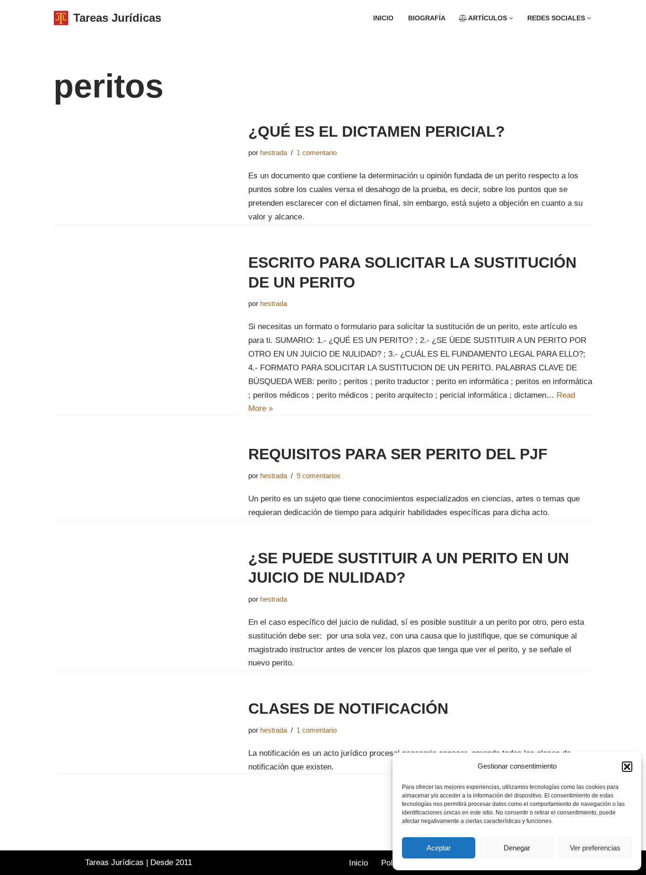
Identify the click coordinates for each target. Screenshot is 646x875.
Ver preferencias (595, 848)
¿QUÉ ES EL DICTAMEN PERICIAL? (376, 131)
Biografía (426, 18)
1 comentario (317, 153)
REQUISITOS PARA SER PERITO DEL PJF (398, 454)
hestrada (273, 153)
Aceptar (439, 848)
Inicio (383, 18)
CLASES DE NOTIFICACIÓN (348, 708)
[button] (627, 766)
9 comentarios (318, 476)
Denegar (517, 848)
